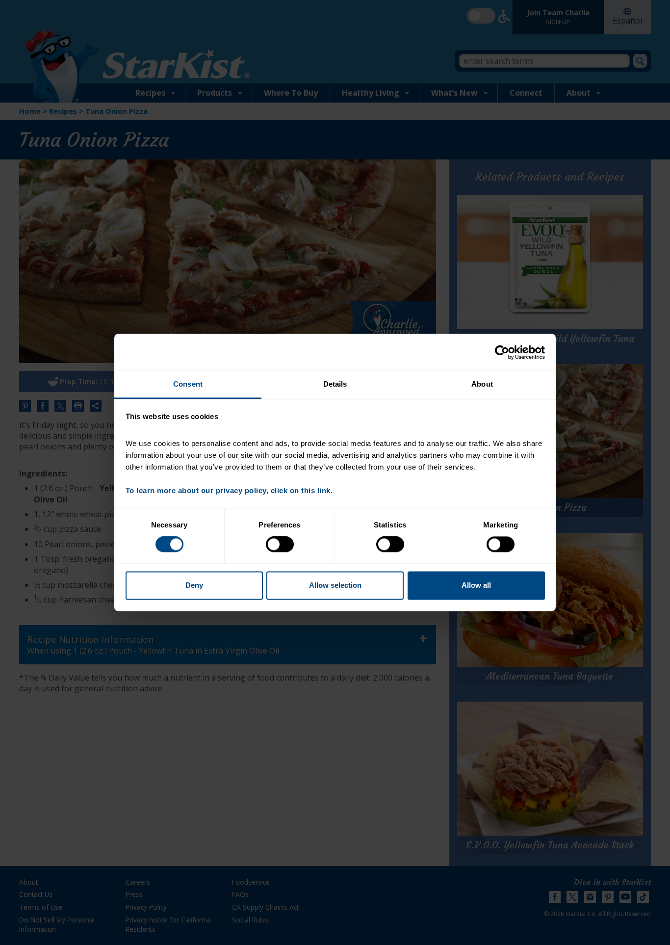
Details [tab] (335, 384)
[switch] (280, 544)
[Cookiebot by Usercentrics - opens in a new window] (502, 352)
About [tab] (482, 384)
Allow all (476, 585)
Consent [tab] (188, 384)
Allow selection (335, 585)
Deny (194, 585)
